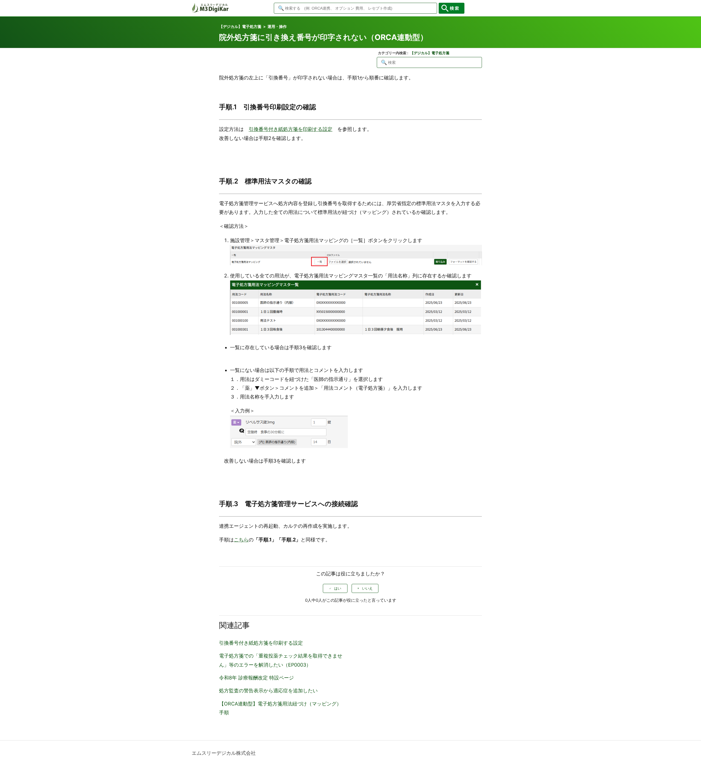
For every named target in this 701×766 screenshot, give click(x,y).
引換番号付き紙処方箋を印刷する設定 (261, 643)
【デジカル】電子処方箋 (240, 26)
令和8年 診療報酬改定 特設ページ (256, 678)
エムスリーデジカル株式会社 (224, 753)
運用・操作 (277, 26)
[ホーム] (210, 11)
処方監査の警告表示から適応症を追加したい (268, 690)
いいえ (367, 588)
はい (337, 588)
